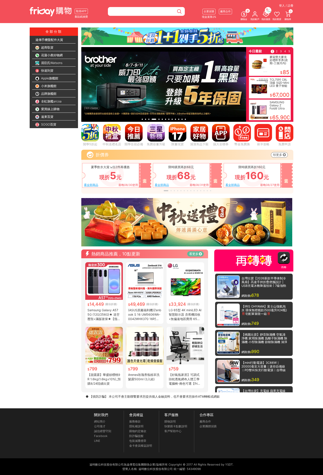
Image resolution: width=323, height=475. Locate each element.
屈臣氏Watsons (51, 63)
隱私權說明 (136, 426)
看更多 (193, 254)
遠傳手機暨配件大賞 (49, 40)
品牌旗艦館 (48, 93)
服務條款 (135, 421)
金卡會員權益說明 (140, 445)
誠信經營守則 (102, 431)
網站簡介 (99, 421)
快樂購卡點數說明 (175, 426)
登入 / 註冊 (286, 5)
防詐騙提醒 (136, 436)
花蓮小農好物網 (51, 55)
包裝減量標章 (137, 440)
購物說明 (170, 421)
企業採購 (209, 11)
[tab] (142, 119)
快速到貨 (46, 70)
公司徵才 (99, 426)
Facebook (100, 436)
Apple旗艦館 (49, 78)
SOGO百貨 (48, 124)
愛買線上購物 (50, 109)
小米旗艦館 (48, 86)
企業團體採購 (208, 426)
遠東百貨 (46, 116)
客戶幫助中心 (172, 431)
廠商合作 (205, 421)
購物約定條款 (137, 431)
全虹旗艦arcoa (51, 101)
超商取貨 (46, 47)
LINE (97, 440)
